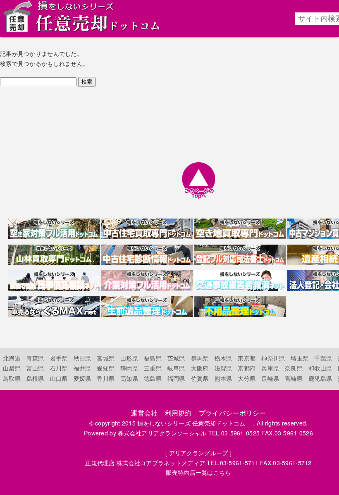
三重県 (153, 368)
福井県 (82, 368)
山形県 (129, 358)
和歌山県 (320, 368)
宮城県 (106, 358)
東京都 (246, 358)
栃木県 (223, 358)
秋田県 (82, 358)
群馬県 (200, 358)
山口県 (59, 378)
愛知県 (106, 368)
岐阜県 (176, 368)
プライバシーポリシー (232, 413)
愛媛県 (82, 378)
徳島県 (153, 378)
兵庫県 (270, 368)
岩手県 (59, 358)
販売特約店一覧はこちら (198, 472)
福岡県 (176, 378)
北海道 (12, 358)
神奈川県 (273, 358)
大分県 (246, 378)
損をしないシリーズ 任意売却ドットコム (194, 423)
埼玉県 (299, 358)
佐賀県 (200, 378)
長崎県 (270, 378)
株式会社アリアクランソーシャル (162, 433)
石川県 (59, 368)
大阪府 (200, 368)
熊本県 (223, 378)
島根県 (35, 378)
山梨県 (12, 368)
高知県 (129, 378)
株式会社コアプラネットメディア (161, 463)
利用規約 (178, 413)
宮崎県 (294, 378)
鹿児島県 (320, 378)
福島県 (153, 358)
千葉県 (323, 358)
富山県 (35, 368)
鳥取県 (12, 378)
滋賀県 (223, 368)
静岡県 (129, 368)
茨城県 (176, 358)
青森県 (35, 358)
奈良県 (294, 368)
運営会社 (144, 413)
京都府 (246, 368)
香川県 (106, 378)
